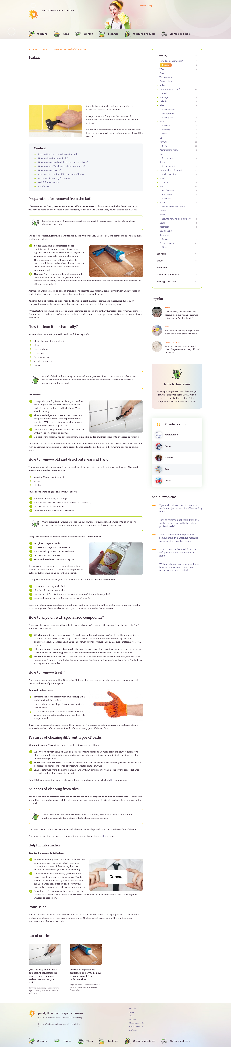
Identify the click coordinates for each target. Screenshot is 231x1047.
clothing (166, 130)
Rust (162, 186)
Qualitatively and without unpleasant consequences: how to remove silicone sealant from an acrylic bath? (43, 976)
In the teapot (168, 166)
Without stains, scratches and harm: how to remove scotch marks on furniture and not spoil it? (179, 567)
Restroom (164, 227)
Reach (168, 469)
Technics (113, 33)
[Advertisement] (86, 84)
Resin (162, 215)
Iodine (163, 85)
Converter (167, 194)
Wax (162, 69)
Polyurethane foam (169, 150)
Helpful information (48, 182)
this (112, 780)
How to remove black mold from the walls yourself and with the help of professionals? (179, 523)
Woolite (169, 457)
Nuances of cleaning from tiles (54, 178)
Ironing (88, 33)
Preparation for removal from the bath (58, 154)
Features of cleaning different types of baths (61, 174)
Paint (162, 121)
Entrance (164, 182)
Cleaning (42, 33)
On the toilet (168, 190)
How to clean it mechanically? (53, 158)
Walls (165, 134)
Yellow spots (166, 77)
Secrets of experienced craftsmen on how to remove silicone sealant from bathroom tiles (85, 974)
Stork (168, 480)
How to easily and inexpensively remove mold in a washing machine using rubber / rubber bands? (181, 315)
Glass (162, 223)
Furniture (164, 142)
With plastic (168, 113)
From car (166, 198)
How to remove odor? (170, 89)
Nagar (162, 154)
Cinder (165, 93)
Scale (162, 162)
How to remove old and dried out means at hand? (63, 162)
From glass (167, 117)
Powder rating (145, 6)
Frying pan (167, 158)
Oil (161, 138)
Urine (165, 247)
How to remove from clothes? (176, 219)
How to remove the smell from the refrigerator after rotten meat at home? (178, 552)
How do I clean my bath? (171, 61)
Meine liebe (171, 434)
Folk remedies (169, 174)
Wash (66, 33)
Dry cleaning (166, 231)
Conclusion (44, 186)
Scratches (164, 235)
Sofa (164, 146)
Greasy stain (166, 81)
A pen (162, 202)
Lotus (168, 446)
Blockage (164, 97)
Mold (162, 178)
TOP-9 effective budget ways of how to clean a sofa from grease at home (183, 332)
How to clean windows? (171, 170)
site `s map (133, 1030)
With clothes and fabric (173, 206)
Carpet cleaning (167, 243)
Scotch (163, 211)
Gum (162, 73)
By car (165, 239)
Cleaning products (144, 33)
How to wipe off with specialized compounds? (61, 166)
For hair (166, 126)
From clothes (168, 109)
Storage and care (180, 33)
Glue (162, 105)
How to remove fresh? (49, 170)
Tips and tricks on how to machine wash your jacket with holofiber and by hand (180, 508)
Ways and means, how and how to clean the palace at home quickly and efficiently (182, 349)
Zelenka (163, 101)
